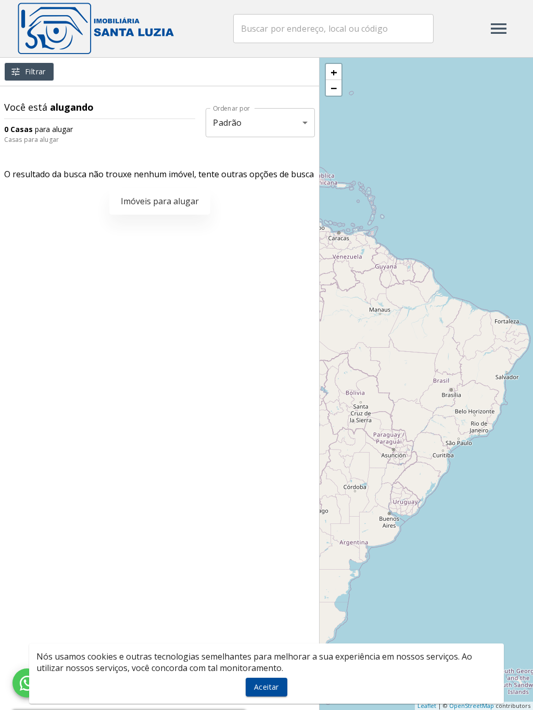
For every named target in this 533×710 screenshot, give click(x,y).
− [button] (334, 88)
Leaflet (426, 705)
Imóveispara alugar (160, 201)
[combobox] (333, 28)
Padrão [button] (227, 122)
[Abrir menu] (498, 28)
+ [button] (334, 72)
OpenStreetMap (471, 705)
